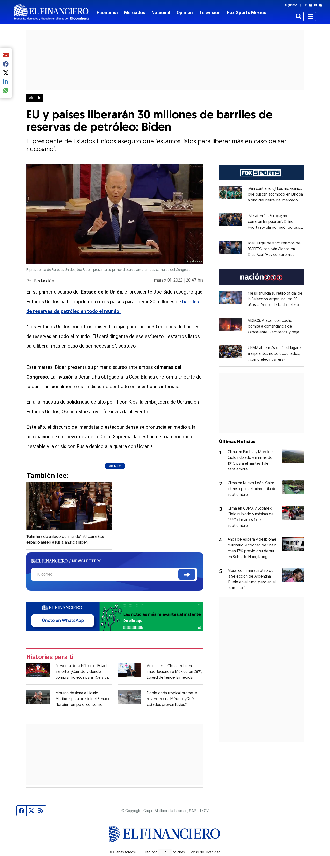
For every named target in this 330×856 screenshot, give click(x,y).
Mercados (134, 12)
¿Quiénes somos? (123, 852)
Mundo (34, 98)
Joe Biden (115, 466)
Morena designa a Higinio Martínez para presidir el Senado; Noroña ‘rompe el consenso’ (83, 699)
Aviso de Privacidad (206, 852)
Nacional (160, 12)
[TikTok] (321, 5)
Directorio (150, 852)
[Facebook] (301, 5)
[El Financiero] (51, 12)
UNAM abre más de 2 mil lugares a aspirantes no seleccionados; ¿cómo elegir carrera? (275, 354)
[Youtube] (317, 5)
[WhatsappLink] (114, 615)
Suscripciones (174, 852)
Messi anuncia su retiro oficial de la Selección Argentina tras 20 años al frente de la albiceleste (275, 299)
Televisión (210, 12)
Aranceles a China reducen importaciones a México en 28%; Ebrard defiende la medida (174, 672)
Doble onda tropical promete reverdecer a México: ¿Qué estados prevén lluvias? (172, 699)
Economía (107, 12)
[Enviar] (186, 574)
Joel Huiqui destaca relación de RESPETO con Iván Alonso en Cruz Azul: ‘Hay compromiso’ (274, 249)
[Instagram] (311, 5)
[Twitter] (306, 5)
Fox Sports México (246, 12)
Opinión (185, 12)
